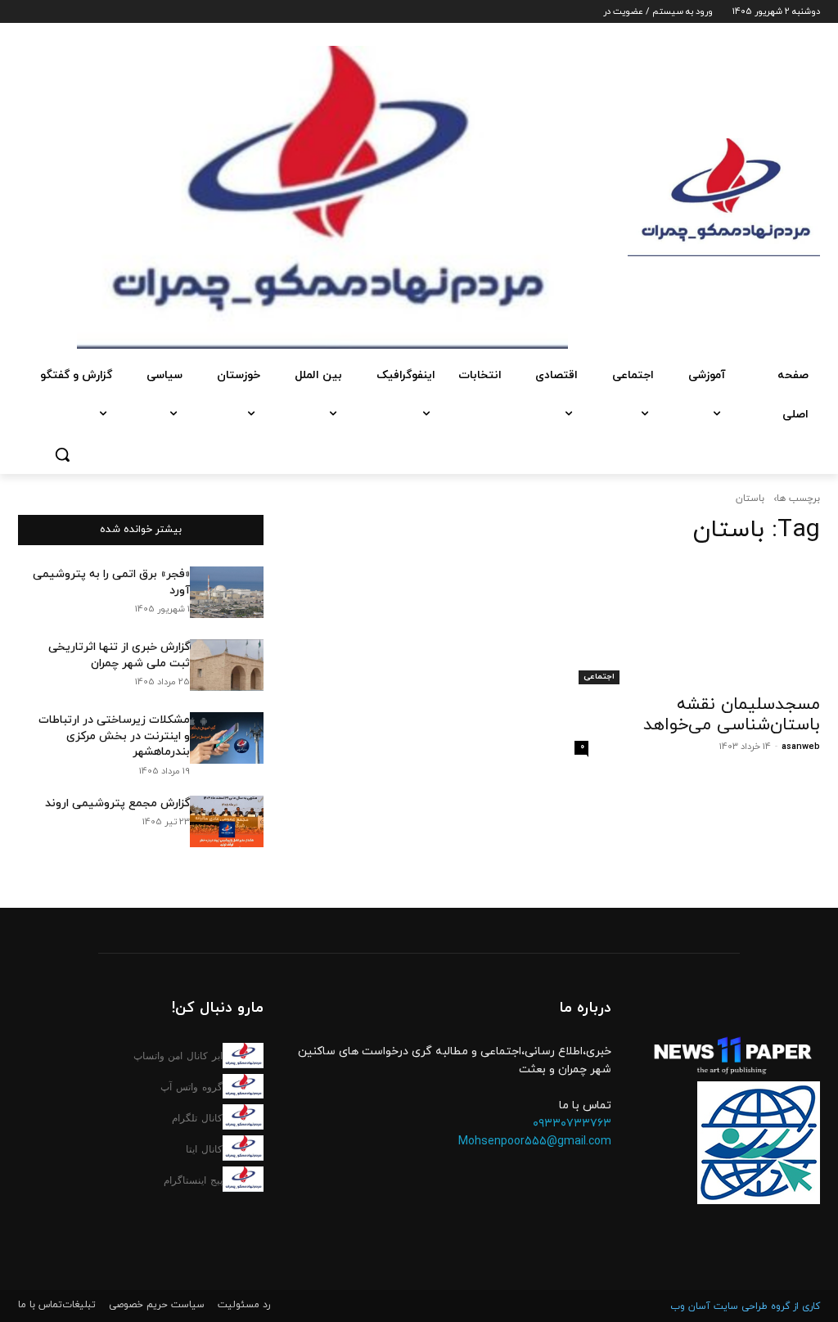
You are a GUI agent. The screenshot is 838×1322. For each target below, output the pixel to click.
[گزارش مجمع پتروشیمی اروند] (227, 821)
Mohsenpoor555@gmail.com (534, 1141)
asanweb (801, 746)
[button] (62, 454)
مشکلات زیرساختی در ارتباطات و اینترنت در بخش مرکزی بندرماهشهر (114, 736)
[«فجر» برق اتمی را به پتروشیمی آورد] (227, 592)
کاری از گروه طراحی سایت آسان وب (745, 1306)
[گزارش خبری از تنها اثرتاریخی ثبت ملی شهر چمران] (227, 665)
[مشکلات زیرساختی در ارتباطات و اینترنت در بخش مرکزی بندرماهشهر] (227, 738)
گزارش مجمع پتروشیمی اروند (117, 803)
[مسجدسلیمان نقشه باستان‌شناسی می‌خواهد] (697, 623)
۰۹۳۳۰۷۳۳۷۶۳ (572, 1123)
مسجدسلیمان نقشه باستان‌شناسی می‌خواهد (731, 715)
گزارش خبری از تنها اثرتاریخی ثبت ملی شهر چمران (119, 655)
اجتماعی (599, 676)
